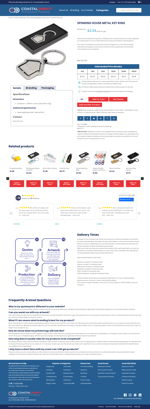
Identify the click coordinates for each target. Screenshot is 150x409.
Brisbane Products (104, 366)
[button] (139, 2)
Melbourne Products (129, 370)
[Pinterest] (107, 118)
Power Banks (68, 377)
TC (83, 128)
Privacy (101, 407)
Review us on (125, 199)
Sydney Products (128, 366)
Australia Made (86, 383)
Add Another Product (89, 104)
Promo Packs (85, 380)
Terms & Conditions (125, 407)
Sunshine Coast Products (107, 373)
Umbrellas (67, 366)
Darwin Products (127, 383)
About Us (63, 10)
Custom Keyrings (19, 18)
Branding (74, 10)
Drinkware (67, 370)
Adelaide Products (128, 373)
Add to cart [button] (83, 183)
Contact (112, 2)
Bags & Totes (51, 383)
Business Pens (68, 373)
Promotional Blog (87, 366)
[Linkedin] (101, 118)
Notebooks (50, 366)
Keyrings (49, 370)
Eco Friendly (87, 10)
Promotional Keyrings (34, 18)
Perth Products (127, 380)
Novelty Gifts (50, 373)
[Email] (94, 118)
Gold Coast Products (105, 370)
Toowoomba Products (106, 377)
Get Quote (118, 99)
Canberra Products (129, 377)
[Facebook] (87, 118)
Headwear (67, 380)
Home (11, 18)
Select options (66, 183)
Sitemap (137, 407)
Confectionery (51, 377)
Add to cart (98, 99)
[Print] (114, 118)
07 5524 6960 (18, 383)
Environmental (111, 407)
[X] (80, 118)
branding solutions (103, 91)
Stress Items (50, 380)
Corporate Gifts (68, 383)
